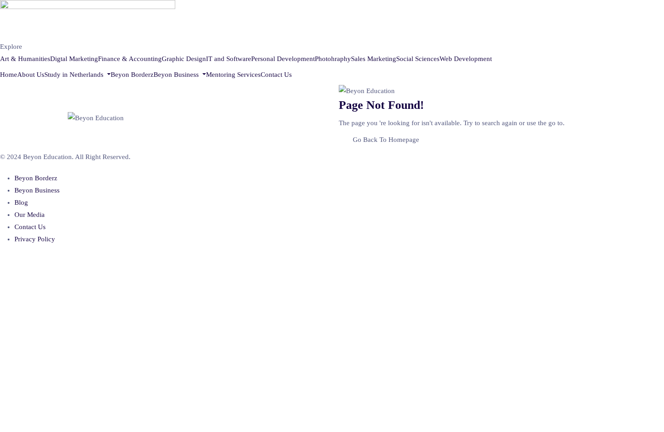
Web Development (466, 58)
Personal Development (283, 58)
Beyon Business (177, 74)
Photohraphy (333, 58)
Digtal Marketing (74, 58)
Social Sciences (418, 58)
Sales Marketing (373, 58)
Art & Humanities (25, 58)
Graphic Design (184, 58)
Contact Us (276, 74)
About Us (30, 74)
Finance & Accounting (130, 58)
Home (8, 74)
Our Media (29, 214)
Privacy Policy (34, 239)
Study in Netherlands (74, 74)
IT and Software (228, 58)
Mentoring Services (233, 74)
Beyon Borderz (132, 74)
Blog (21, 202)
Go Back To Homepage (386, 139)
